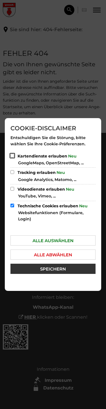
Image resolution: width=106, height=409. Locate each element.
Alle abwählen (53, 254)
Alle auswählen (53, 240)
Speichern (53, 269)
